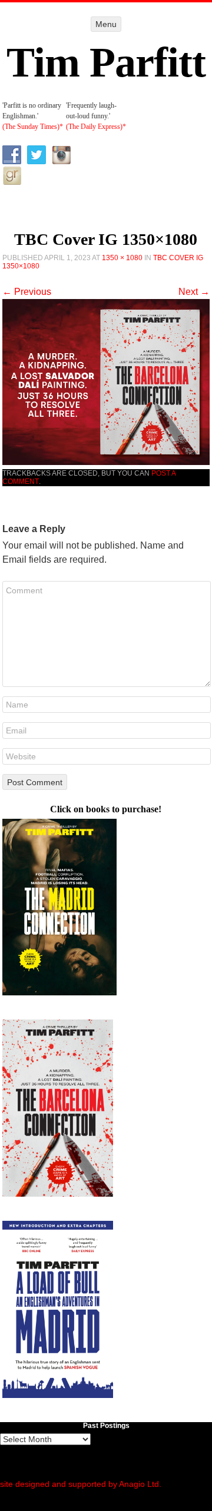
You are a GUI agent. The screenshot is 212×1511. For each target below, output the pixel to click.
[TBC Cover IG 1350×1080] (106, 462)
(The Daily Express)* (96, 126)
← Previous (26, 292)
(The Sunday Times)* (32, 126)
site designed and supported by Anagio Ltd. (80, 1484)
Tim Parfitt (106, 62)
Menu (106, 24)
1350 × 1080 (122, 258)
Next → (194, 292)
